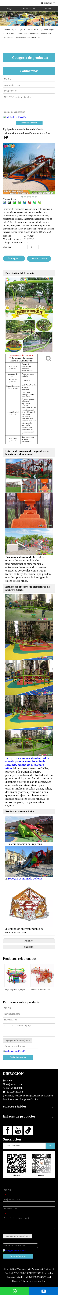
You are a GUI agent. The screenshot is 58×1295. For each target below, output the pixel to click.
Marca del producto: (12, 239)
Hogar (9, 9)
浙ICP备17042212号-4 (40, 1277)
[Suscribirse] (50, 1146)
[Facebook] (7, 1130)
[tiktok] (28, 1130)
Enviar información (29, 123)
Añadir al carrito (39, 258)
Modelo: (7, 235)
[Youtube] (17, 1130)
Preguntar (15, 258)
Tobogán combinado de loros (25, 878)
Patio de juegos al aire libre (33, 1281)
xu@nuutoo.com (14, 1084)
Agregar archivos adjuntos (17, 1040)
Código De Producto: (13, 242)
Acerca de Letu (29, 9)
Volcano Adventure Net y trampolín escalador (42, 989)
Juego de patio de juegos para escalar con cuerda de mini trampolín (16, 989)
